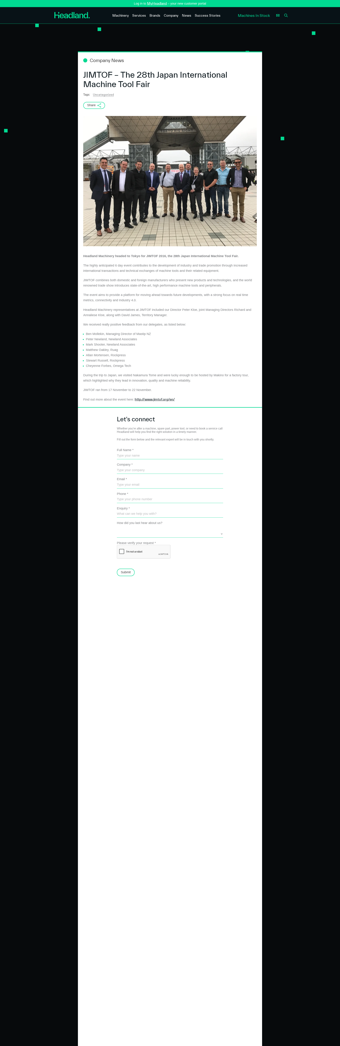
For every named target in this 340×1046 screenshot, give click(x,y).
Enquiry (123, 508)
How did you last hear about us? (139, 523)
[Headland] (80, 15)
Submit (126, 572)
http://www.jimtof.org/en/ (155, 399)
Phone (122, 494)
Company (125, 464)
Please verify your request (136, 543)
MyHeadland (157, 3)
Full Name (125, 450)
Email (122, 479)
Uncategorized (103, 94)
